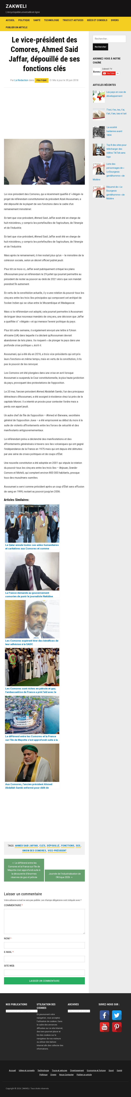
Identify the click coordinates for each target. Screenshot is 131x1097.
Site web (9, 965)
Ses (78, 845)
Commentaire (13, 905)
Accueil (10, 20)
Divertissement (77, 1070)
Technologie (51, 20)
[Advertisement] (44, 115)
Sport (111, 1070)
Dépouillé (53, 845)
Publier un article (16, 27)
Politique (24, 20)
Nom (7, 938)
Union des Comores (34, 850)
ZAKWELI (16, 6)
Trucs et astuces (73, 20)
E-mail (9, 952)
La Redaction (21, 80)
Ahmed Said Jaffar (26, 845)
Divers (115, 20)
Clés (42, 845)
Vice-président (57, 850)
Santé (36, 20)
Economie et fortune (96, 1070)
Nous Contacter (66, 1074)
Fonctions (67, 845)
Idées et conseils (97, 20)
